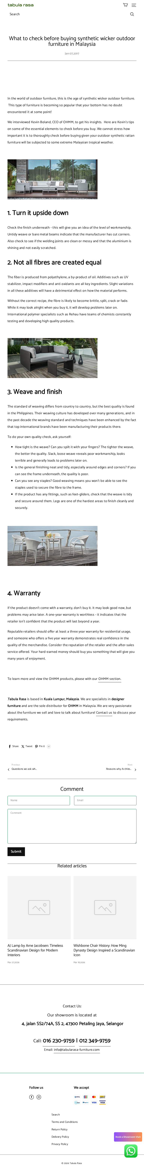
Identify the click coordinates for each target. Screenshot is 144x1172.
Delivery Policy (60, 1137)
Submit (16, 851)
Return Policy (60, 1129)
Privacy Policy (60, 1144)
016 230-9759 (58, 1040)
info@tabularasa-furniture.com (77, 1050)
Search (56, 1114)
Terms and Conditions (65, 1122)
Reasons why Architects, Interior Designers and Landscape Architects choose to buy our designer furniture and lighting (119, 769)
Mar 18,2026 (79, 962)
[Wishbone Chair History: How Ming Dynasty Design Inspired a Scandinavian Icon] (105, 907)
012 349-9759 (94, 1040)
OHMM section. (109, 679)
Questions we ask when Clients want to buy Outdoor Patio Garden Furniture (25, 769)
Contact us (104, 713)
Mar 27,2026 (13, 962)
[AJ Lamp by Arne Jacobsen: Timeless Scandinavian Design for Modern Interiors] (39, 907)
